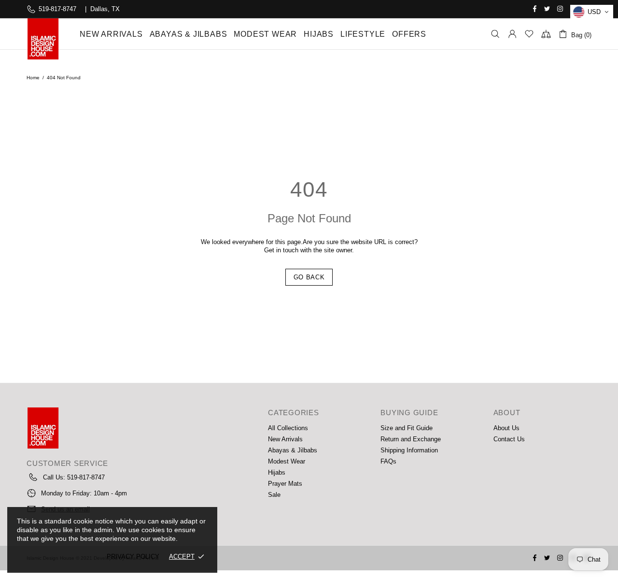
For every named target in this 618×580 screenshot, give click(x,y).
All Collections (288, 428)
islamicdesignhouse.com (43, 38)
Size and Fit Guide (406, 428)
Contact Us (509, 439)
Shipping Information (409, 450)
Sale (274, 494)
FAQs (388, 461)
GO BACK (309, 277)
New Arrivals (285, 439)
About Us (506, 428)
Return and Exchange (410, 439)
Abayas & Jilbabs (292, 450)
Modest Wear (286, 461)
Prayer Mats (285, 483)
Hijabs (276, 472)
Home (33, 77)
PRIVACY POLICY (133, 556)
